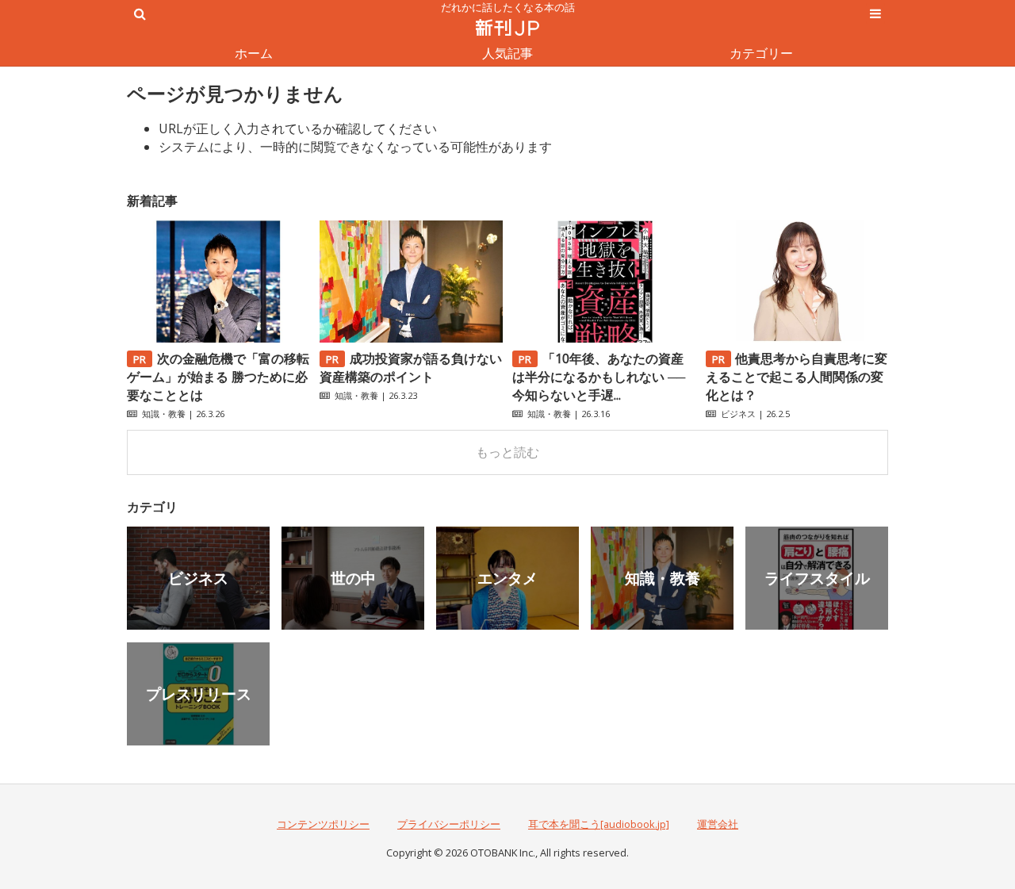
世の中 (353, 577)
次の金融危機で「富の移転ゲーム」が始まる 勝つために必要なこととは (218, 377)
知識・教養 (164, 414)
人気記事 (507, 53)
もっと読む (507, 452)
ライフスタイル (817, 577)
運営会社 (717, 824)
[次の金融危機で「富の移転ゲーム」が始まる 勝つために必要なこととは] (218, 338)
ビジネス (738, 414)
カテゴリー (761, 53)
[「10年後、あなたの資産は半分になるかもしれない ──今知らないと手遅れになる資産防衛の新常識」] (603, 338)
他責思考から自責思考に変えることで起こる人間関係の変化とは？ (797, 377)
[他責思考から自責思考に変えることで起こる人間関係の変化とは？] (797, 338)
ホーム (254, 53)
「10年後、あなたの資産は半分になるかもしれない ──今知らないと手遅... (598, 377)
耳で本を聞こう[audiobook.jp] (598, 824)
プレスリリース (198, 693)
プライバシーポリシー (448, 824)
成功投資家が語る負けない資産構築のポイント (411, 367)
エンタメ (507, 577)
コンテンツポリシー (323, 824)
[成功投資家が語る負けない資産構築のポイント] (411, 338)
